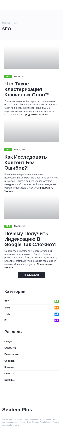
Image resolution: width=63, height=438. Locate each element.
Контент (9, 367)
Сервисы (9, 361)
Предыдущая (31, 275)
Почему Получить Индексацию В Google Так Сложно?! (30, 239)
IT (31, 320)
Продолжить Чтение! (36, 114)
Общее (8, 341)
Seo (15, 23)
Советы (9, 373)
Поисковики (11, 354)
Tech (31, 314)
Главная (6, 23)
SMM (31, 307)
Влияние (9, 380)
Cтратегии (10, 348)
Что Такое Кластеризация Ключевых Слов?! (27, 89)
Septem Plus (38, 422)
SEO (8, 76)
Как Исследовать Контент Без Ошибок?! (25, 162)
